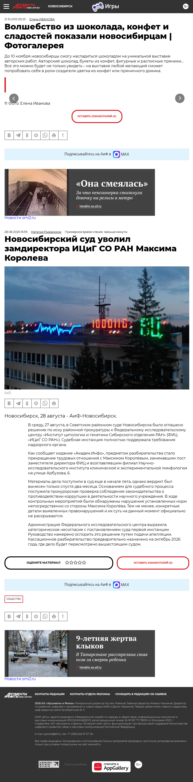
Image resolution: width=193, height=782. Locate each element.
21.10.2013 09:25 (15, 19)
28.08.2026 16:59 (15, 232)
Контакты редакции (49, 694)
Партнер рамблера (75, 764)
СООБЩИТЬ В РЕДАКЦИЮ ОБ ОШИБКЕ (141, 694)
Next (180, 98)
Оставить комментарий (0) (96, 116)
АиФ (7, 392)
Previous (14, 98)
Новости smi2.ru (20, 217)
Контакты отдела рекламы (90, 694)
